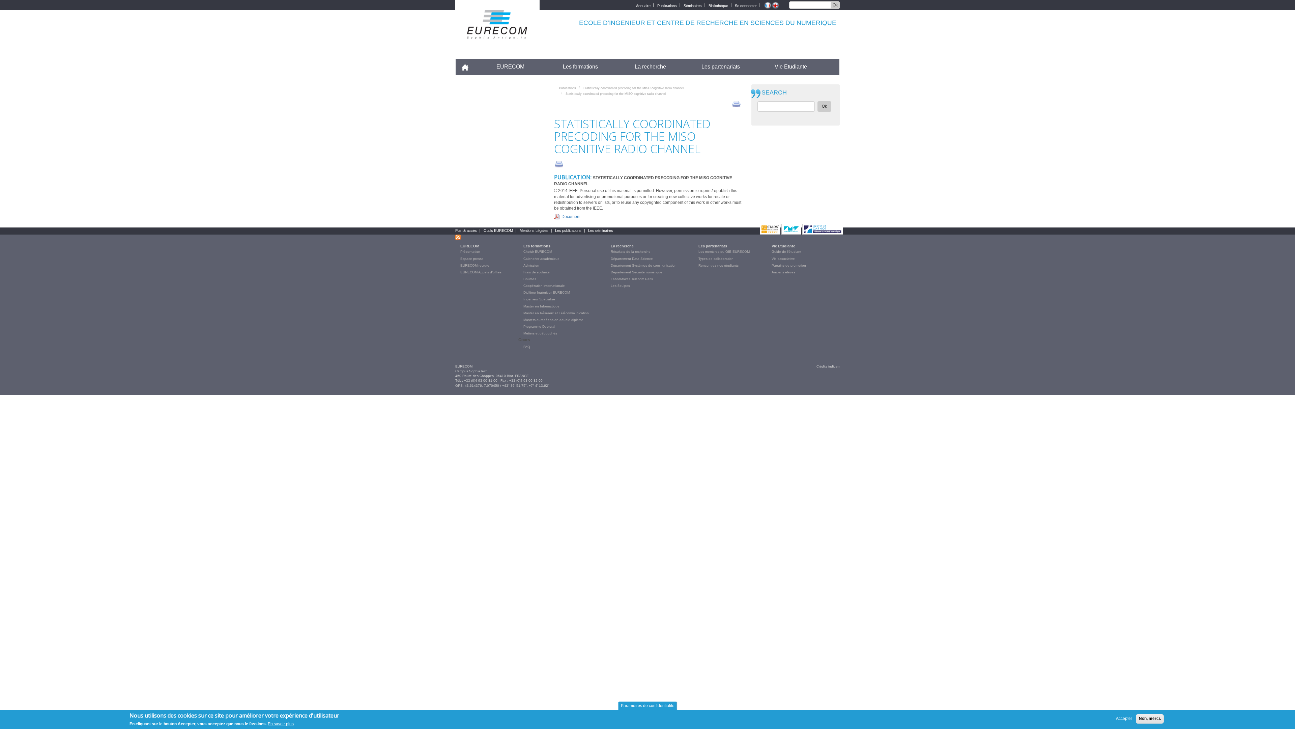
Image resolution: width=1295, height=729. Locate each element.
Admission (531, 265)
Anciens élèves (783, 272)
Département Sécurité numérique (636, 272)
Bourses (529, 279)
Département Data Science (632, 259)
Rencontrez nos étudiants (718, 265)
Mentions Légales (534, 230)
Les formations (580, 67)
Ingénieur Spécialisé (539, 299)
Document (571, 216)
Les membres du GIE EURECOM (724, 251)
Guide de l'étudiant (786, 251)
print (736, 104)
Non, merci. (1150, 718)
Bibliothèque (718, 5)
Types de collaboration (715, 259)
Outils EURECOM (498, 230)
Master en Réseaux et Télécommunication (556, 313)
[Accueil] (497, 34)
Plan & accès (466, 230)
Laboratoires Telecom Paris (632, 279)
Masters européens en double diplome (553, 320)
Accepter (1124, 718)
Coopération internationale (544, 286)
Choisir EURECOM (537, 251)
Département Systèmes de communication (644, 265)
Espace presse (472, 259)
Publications (667, 5)
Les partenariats (720, 67)
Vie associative (783, 259)
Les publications (568, 230)
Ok (835, 5)
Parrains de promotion (789, 265)
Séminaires (693, 5)
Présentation (470, 251)
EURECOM (510, 67)
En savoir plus (281, 723)
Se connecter (746, 5)
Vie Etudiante (791, 67)
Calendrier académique (541, 259)
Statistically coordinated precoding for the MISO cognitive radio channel (633, 88)
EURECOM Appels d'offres (480, 272)
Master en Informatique (541, 306)
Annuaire (643, 5)
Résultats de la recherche (631, 251)
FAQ (526, 347)
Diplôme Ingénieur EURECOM (546, 292)
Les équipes (620, 286)
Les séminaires (600, 230)
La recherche (650, 67)
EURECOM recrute (474, 265)
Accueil (468, 67)
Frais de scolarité (536, 272)
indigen (834, 366)
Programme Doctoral (539, 326)
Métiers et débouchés (540, 333)
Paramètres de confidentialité (647, 705)
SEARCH (774, 92)
